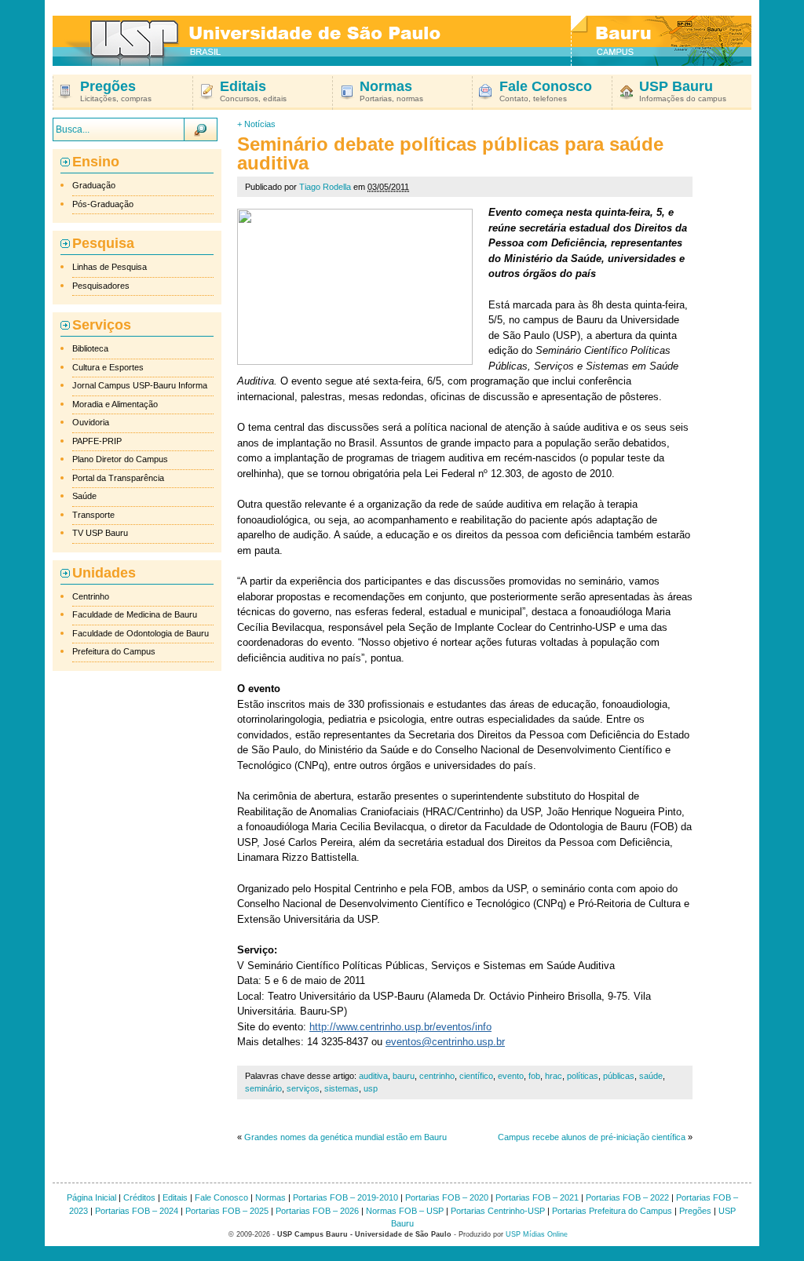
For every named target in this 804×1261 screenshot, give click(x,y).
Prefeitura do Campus (113, 651)
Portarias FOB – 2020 (446, 1197)
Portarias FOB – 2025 (227, 1210)
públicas (618, 1076)
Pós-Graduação (102, 204)
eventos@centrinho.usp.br (445, 1042)
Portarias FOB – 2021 (537, 1197)
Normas (270, 1197)
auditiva (373, 1076)
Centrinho (90, 596)
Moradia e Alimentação (115, 404)
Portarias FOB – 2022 (627, 1197)
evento (511, 1076)
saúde (651, 1076)
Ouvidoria (90, 422)
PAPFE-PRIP (97, 441)
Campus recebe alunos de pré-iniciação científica (591, 1137)
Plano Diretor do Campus (120, 459)
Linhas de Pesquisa (109, 267)
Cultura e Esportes (108, 367)
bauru (404, 1076)
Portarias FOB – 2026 (317, 1210)
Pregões (695, 1210)
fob (534, 1076)
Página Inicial (91, 1197)
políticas (582, 1076)
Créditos (139, 1197)
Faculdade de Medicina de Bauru (134, 614)
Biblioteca (90, 348)
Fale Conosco (221, 1197)
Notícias (260, 124)
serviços (303, 1088)
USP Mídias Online (537, 1234)
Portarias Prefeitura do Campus (612, 1210)
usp (371, 1088)
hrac (553, 1076)
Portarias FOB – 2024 (136, 1210)
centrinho (437, 1076)
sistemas (341, 1088)
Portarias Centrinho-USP (498, 1210)
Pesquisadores (101, 285)
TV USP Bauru (100, 533)
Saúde (84, 496)
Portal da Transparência (118, 478)
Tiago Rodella (325, 186)
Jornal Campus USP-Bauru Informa (139, 385)
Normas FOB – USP (405, 1210)
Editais (175, 1197)
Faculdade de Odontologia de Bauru (140, 633)
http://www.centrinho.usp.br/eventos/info (400, 1027)
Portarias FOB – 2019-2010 (345, 1197)
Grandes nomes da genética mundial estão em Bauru (345, 1137)
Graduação (93, 185)
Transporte (93, 514)
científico (476, 1076)
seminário (263, 1088)
